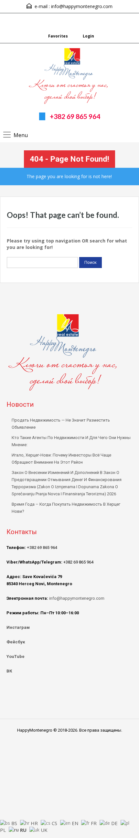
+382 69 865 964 (75, 116)
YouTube (15, 656)
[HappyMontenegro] (69, 77)
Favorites (58, 36)
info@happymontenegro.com (81, 6)
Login (88, 36)
